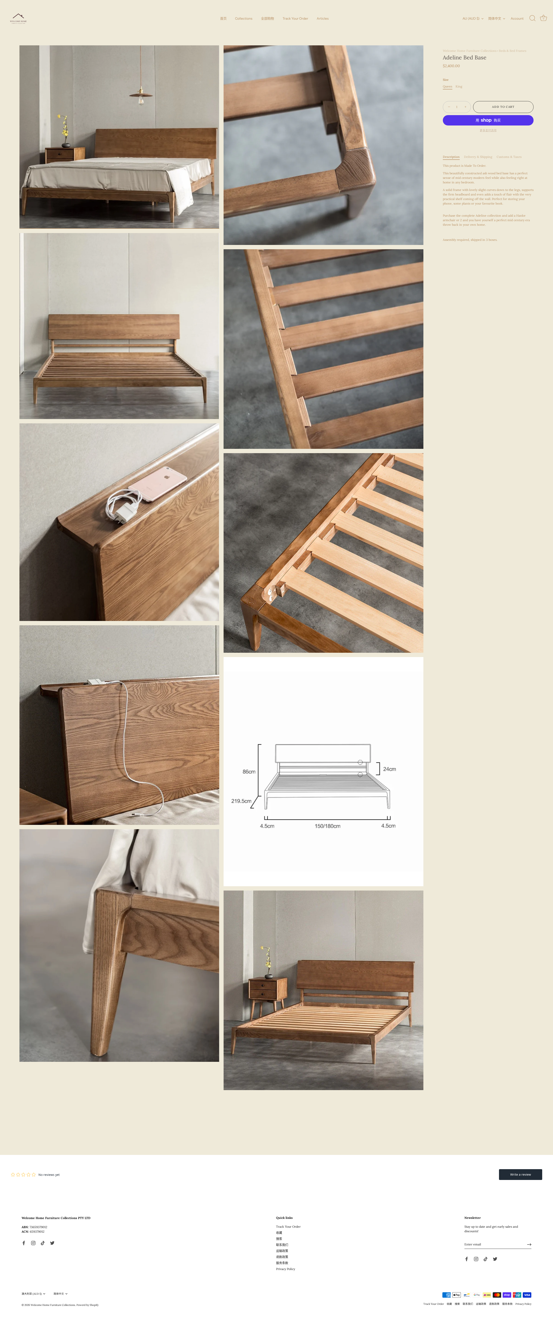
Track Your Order (295, 18)
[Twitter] (52, 1243)
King (459, 86)
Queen (447, 86)
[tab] (453, 157)
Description (451, 157)
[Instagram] (33, 1243)
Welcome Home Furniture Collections (469, 51)
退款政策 (282, 1257)
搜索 (279, 1239)
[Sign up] (529, 1244)
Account (517, 18)
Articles (323, 18)
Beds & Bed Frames (512, 51)
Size (446, 80)
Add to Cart (503, 107)
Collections (243, 18)
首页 (223, 18)
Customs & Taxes (509, 157)
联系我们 (282, 1245)
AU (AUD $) (471, 18)
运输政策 (282, 1251)
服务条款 (282, 1263)
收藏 (279, 1233)
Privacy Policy (285, 1269)
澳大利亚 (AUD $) (32, 1293)
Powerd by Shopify (87, 1305)
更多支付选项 (488, 130)
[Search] (532, 18)
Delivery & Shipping (478, 157)
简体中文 (494, 18)
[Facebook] (24, 1243)
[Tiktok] (43, 1243)
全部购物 (267, 18)
